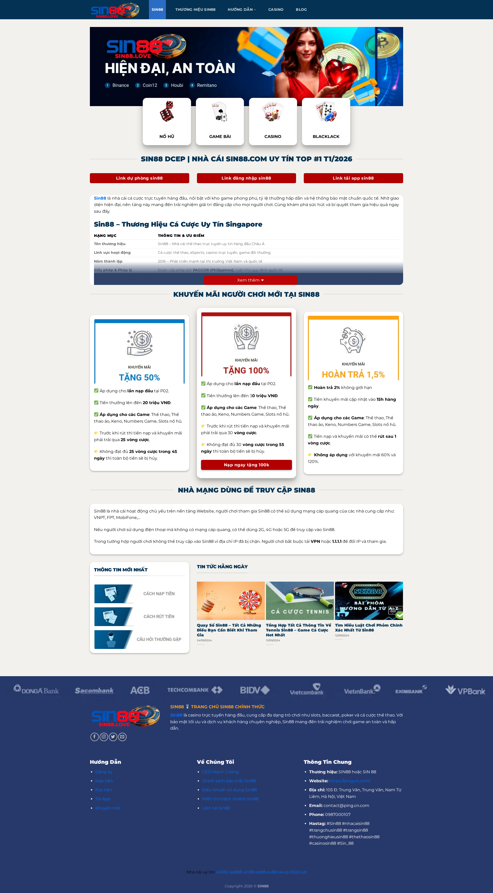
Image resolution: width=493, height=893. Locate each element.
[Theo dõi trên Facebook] (94, 737)
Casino (276, 9)
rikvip (283, 872)
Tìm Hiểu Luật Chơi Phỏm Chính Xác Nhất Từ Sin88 (369, 627)
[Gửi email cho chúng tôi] (122, 737)
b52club (298, 872)
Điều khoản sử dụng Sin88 (229, 789)
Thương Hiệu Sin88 (195, 9)
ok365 (222, 872)
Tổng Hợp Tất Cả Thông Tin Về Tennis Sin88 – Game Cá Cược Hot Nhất (298, 630)
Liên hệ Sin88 (216, 808)
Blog (301, 9)
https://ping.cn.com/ (349, 780)
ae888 (236, 872)
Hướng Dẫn (240, 9)
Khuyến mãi (107, 808)
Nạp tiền (104, 780)
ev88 (272, 872)
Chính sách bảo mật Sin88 (229, 780)
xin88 (248, 872)
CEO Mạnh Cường (220, 771)
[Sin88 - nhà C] (115, 9)
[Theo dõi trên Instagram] (104, 737)
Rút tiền (103, 789)
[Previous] (199, 616)
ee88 (260, 872)
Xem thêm (248, 280)
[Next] (401, 616)
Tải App (102, 798)
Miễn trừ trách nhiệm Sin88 (230, 798)
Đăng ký (103, 771)
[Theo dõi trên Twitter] (113, 737)
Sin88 (157, 9)
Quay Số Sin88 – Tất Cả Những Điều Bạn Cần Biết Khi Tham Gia (229, 630)
